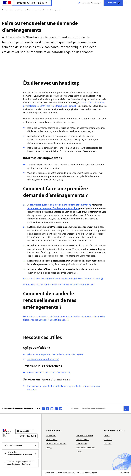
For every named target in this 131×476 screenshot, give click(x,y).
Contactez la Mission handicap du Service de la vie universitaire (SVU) (57, 284)
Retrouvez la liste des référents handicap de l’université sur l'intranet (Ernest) (62, 278)
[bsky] (61, 409)
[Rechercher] (126, 408)
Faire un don (111, 3)
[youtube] (52, 409)
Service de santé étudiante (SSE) (43, 359)
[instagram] (48, 409)
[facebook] (43, 409)
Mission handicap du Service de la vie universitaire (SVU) (55, 354)
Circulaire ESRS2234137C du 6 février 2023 (48, 372)
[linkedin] (56, 409)
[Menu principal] (126, 3)
